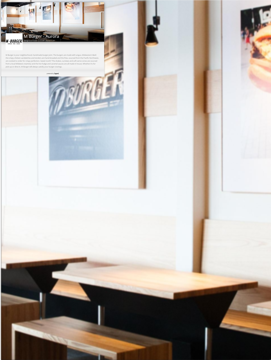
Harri (57, 73)
